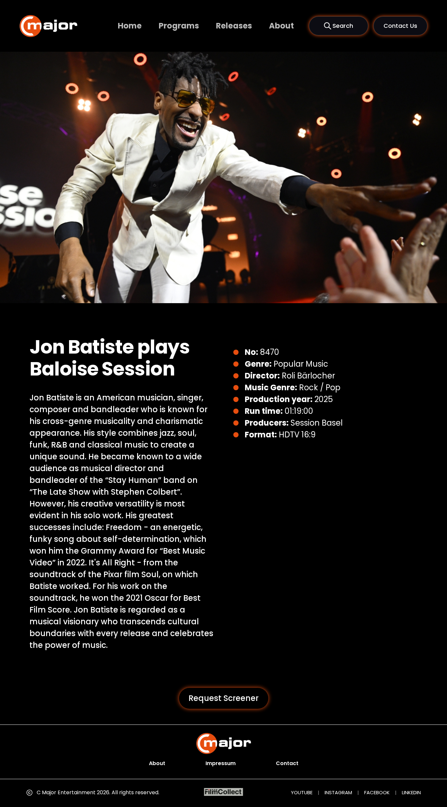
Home (130, 25)
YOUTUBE (302, 792)
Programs (179, 25)
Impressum (221, 763)
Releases (234, 25)
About (281, 25)
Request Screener (223, 698)
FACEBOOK (377, 792)
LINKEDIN (411, 792)
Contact (287, 763)
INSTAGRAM (338, 792)
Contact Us (400, 26)
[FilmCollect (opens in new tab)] (223, 792)
